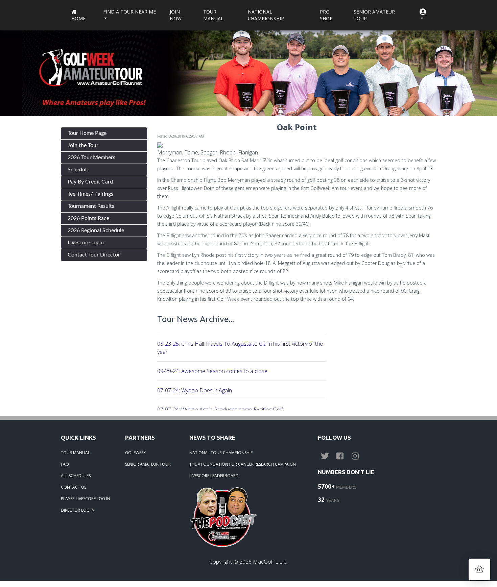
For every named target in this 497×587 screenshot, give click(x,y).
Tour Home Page (87, 133)
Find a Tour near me (129, 11)
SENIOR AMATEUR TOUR (148, 464)
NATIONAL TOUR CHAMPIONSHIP (221, 453)
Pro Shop (326, 15)
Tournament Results (91, 206)
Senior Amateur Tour (374, 15)
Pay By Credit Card (90, 182)
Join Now (176, 15)
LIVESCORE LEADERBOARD (214, 476)
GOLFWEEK (135, 453)
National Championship (266, 15)
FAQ (65, 464)
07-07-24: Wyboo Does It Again (194, 390)
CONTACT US (73, 487)
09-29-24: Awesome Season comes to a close (212, 371)
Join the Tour (83, 145)
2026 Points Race (88, 218)
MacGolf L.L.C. (270, 561)
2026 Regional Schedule (96, 230)
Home (78, 18)
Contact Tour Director (94, 255)
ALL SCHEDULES (76, 476)
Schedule (78, 169)
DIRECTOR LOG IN (78, 510)
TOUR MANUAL (75, 453)
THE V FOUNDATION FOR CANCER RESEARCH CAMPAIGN (242, 464)
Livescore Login (86, 242)
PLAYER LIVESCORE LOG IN (85, 499)
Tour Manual (213, 15)
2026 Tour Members (91, 157)
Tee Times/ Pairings (90, 194)
